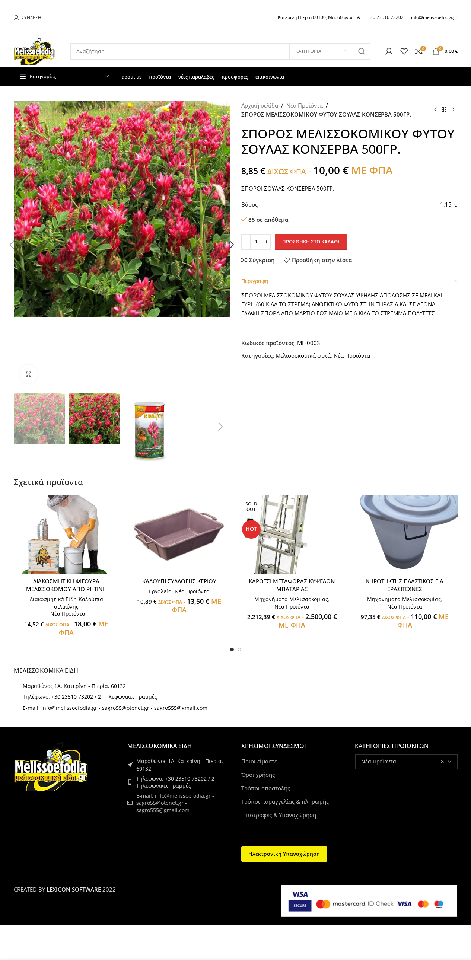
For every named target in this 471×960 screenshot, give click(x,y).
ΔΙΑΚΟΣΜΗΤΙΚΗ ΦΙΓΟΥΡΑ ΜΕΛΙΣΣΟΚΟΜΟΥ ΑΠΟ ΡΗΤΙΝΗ (66, 585)
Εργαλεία (160, 591)
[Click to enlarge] (28, 374)
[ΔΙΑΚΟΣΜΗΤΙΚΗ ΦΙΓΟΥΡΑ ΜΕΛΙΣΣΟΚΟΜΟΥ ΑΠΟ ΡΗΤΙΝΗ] (66, 534)
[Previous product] (435, 109)
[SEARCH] (361, 51)
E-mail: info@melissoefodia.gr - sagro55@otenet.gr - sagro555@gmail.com (115, 707)
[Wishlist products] (404, 51)
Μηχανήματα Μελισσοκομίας (291, 599)
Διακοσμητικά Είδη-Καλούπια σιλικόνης (66, 603)
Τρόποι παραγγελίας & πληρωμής (285, 801)
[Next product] (453, 109)
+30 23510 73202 (385, 17)
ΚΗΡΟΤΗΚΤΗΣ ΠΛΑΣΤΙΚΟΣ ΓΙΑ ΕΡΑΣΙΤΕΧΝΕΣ (404, 585)
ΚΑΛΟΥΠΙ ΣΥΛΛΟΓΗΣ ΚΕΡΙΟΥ (179, 581)
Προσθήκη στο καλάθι (310, 241)
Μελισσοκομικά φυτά (303, 355)
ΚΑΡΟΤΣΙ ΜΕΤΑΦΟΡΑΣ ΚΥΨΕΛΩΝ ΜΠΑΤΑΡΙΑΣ (292, 585)
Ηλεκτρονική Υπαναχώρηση (284, 853)
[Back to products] (444, 109)
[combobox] (406, 761)
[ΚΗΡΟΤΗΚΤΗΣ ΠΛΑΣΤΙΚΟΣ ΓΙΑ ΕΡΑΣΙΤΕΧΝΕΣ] (405, 534)
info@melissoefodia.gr (434, 17)
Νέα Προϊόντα (304, 105)
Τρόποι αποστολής (265, 788)
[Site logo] (34, 50)
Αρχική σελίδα (259, 105)
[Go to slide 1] (232, 649)
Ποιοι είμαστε (259, 761)
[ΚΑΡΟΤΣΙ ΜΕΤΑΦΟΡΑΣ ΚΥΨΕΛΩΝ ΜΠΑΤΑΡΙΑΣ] (292, 534)
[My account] (389, 51)
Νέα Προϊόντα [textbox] (378, 761)
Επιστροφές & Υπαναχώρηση (278, 815)
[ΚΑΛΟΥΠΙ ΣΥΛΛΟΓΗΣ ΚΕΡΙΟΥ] (179, 534)
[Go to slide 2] (239, 649)
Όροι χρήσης (258, 774)
